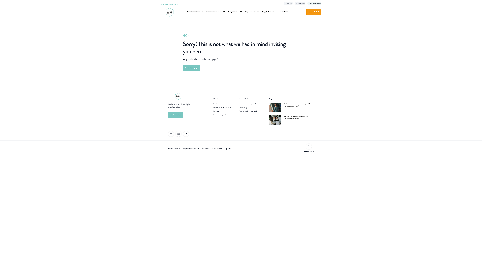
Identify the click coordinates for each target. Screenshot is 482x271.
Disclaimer (205, 148)
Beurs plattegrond (219, 115)
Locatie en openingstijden (222, 107)
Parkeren (216, 111)
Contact (216, 104)
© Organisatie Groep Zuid (222, 148)
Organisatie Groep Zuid (247, 104)
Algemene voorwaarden (191, 148)
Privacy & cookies (174, 148)
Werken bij (243, 107)
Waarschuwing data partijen (248, 111)
